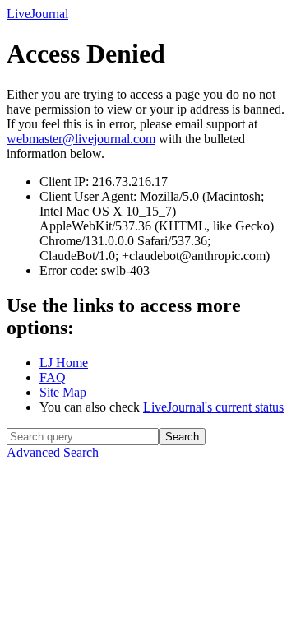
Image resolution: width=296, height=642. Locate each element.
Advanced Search (53, 452)
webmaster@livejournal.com (81, 139)
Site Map (62, 392)
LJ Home (63, 363)
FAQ (52, 377)
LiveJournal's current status (213, 407)
